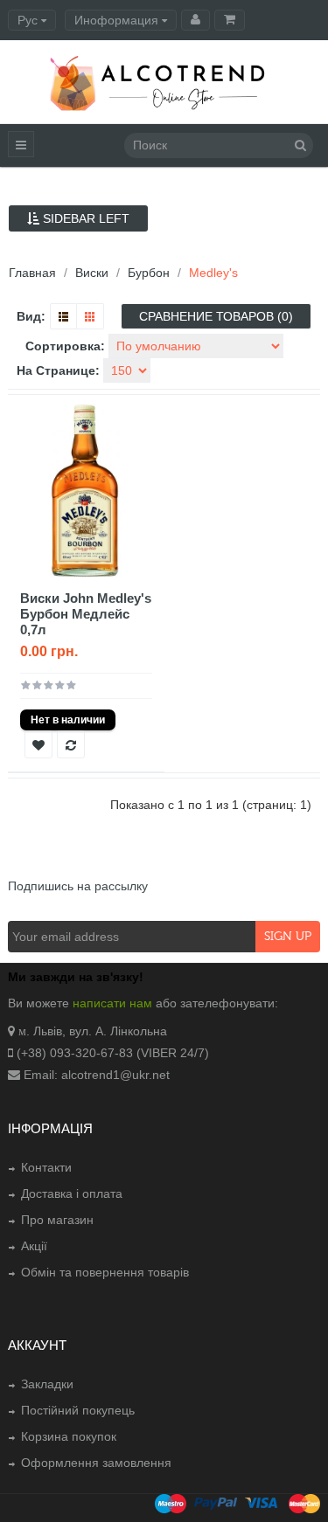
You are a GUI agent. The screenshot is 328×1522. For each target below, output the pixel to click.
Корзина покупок (68, 1436)
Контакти (46, 1167)
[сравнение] (71, 744)
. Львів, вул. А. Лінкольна (96, 1031)
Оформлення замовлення (96, 1463)
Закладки (47, 1384)
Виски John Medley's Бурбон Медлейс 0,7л (85, 614)
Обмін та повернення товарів (105, 1272)
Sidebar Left (84, 218)
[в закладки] (38, 744)
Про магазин (57, 1220)
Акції (34, 1246)
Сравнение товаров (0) (216, 316)
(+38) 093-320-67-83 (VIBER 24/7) (113, 1053)
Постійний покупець (78, 1410)
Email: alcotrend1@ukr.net (97, 1075)
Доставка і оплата (71, 1193)
